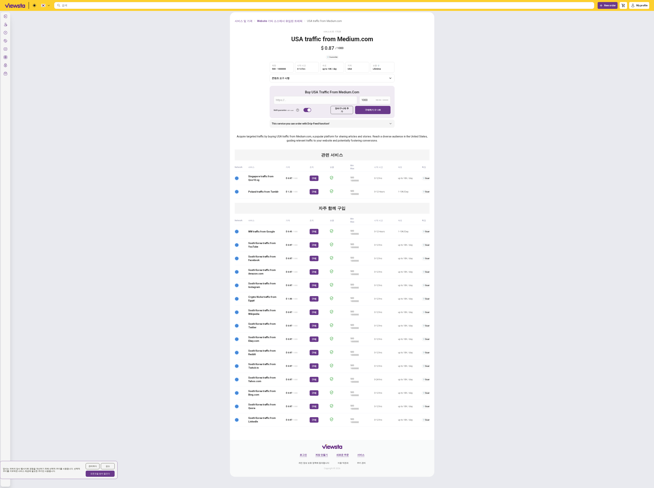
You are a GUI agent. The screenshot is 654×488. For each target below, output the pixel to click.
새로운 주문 (342, 454)
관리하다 (93, 466)
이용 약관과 (343, 463)
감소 (108, 466)
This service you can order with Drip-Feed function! (300, 123)
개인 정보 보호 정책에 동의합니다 (314, 463)
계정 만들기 (321, 454)
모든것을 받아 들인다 (100, 474)
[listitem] (5, 16)
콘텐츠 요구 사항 (281, 78)
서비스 (360, 454)
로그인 (303, 454)
